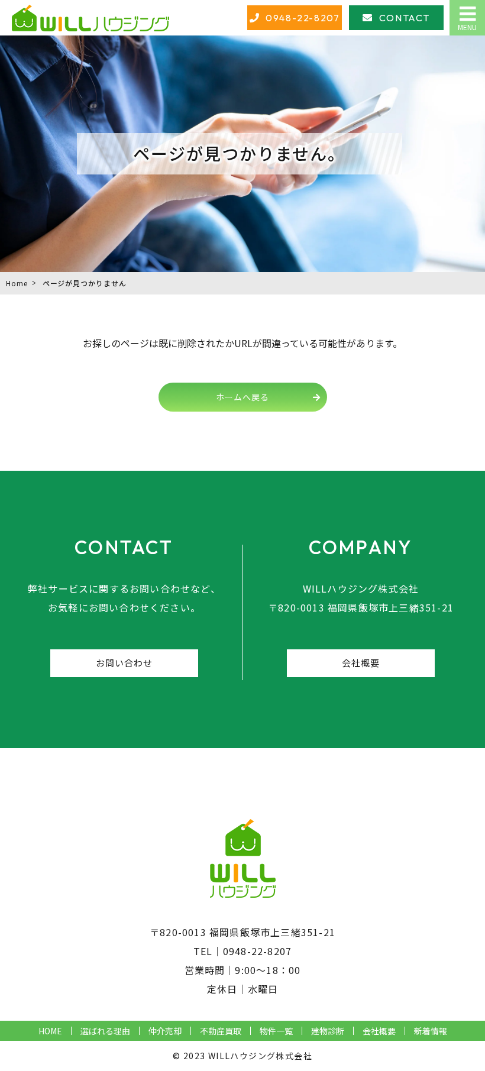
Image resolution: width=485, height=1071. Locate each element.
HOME (50, 1031)
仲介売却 (165, 1031)
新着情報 (430, 1031)
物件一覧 (276, 1031)
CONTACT (404, 18)
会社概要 (361, 662)
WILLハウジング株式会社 (260, 1056)
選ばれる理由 (105, 1031)
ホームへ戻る (242, 397)
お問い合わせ (124, 662)
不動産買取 (220, 1031)
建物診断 (327, 1031)
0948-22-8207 (303, 18)
